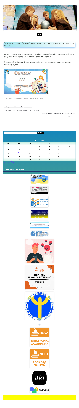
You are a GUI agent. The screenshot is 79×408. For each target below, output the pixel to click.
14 (19, 153)
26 (69, 156)
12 (69, 149)
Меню (39, 34)
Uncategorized (18, 98)
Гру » (13, 162)
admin (41, 98)
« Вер (6, 162)
